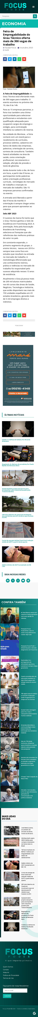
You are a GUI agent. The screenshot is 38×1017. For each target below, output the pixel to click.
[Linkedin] (28, 580)
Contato (6, 970)
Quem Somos (8, 967)
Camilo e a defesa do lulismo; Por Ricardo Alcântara (16, 440)
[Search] (35, 16)
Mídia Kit (6, 972)
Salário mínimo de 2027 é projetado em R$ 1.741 (16, 565)
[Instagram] (18, 580)
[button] (33, 6)
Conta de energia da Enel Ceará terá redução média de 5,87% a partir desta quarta (17, 541)
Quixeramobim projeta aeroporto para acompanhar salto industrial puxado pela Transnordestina (16, 490)
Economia (14, 23)
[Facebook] (8, 580)
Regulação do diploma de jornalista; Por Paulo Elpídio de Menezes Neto (18, 464)
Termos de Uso (8, 978)
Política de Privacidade (11, 975)
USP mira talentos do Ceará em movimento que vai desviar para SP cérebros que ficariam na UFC (17, 516)
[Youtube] (23, 580)
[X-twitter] (13, 580)
